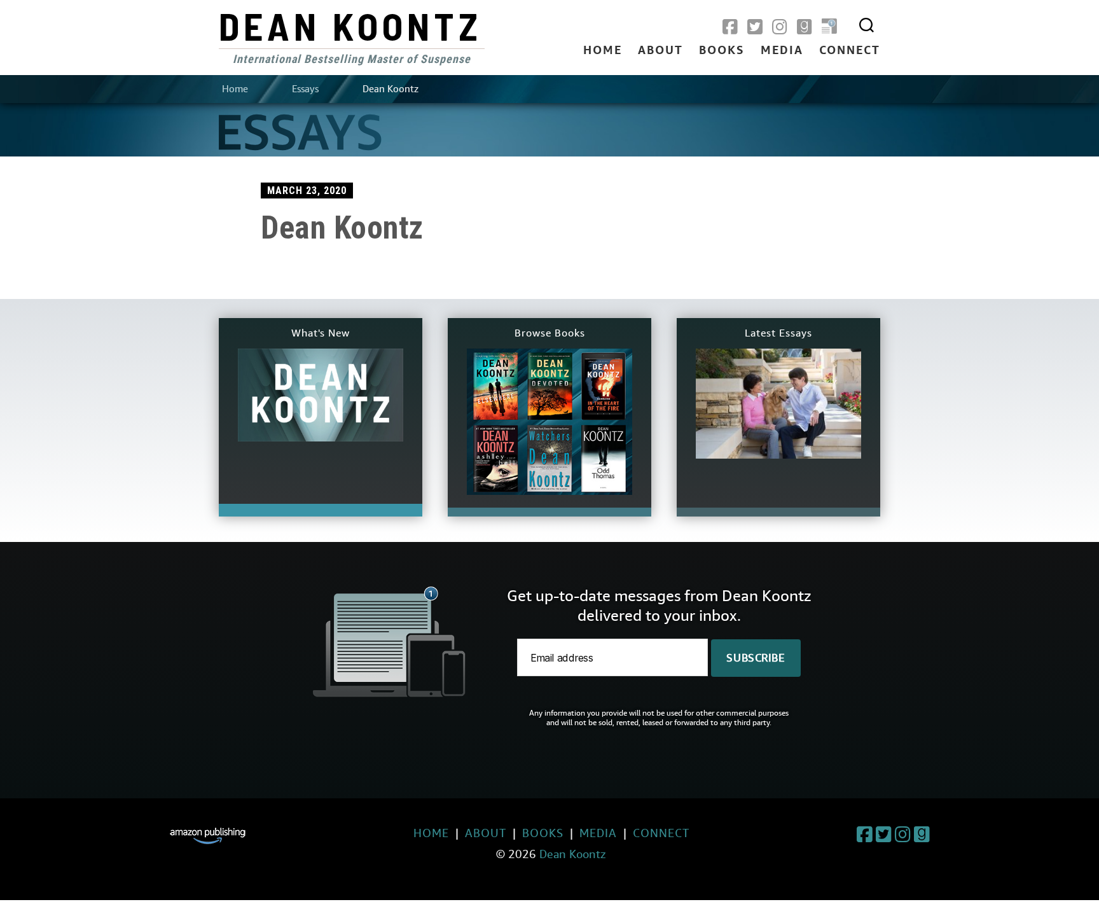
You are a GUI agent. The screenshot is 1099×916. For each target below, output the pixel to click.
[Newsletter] (829, 27)
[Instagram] (779, 27)
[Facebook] (730, 27)
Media (782, 51)
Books (722, 51)
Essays (305, 89)
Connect (849, 51)
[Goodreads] (804, 27)
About (660, 51)
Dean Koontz (350, 25)
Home (602, 51)
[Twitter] (755, 27)
